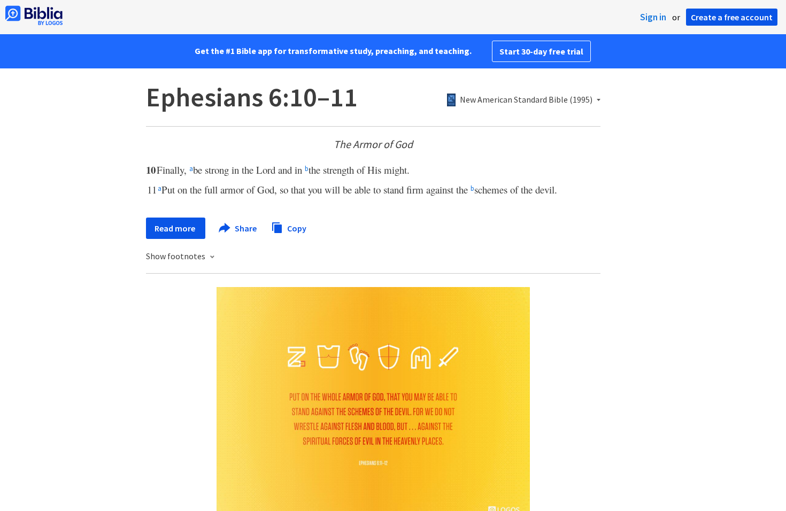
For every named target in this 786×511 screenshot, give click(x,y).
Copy (296, 228)
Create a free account (732, 17)
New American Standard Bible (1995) (526, 100)
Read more (176, 228)
